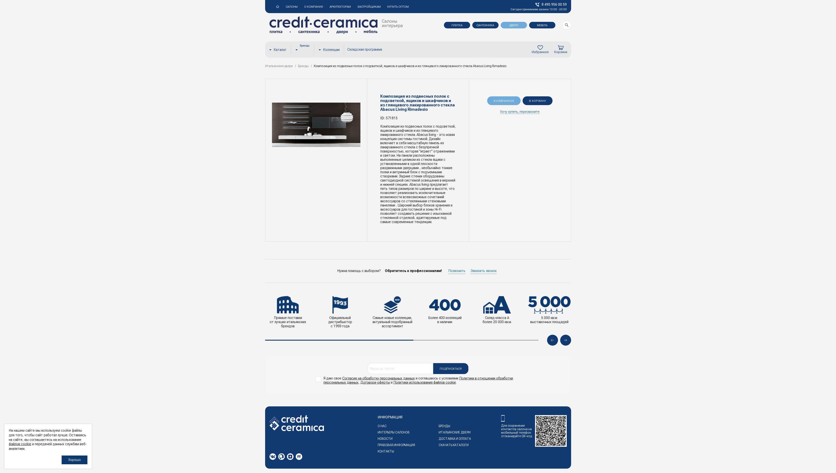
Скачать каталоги (454, 445)
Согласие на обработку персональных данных (378, 378)
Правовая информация (396, 445)
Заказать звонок (484, 271)
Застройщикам (369, 6)
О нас (382, 426)
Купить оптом (398, 6)
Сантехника (485, 25)
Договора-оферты (375, 382)
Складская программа (364, 49)
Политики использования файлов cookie (424, 382)
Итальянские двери (455, 432)
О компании (313, 6)
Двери (513, 25)
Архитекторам (340, 6)
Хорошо (74, 460)
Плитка (457, 25)
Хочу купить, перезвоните (520, 112)
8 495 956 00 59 (554, 4)
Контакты (386, 451)
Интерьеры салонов (394, 432)
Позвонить (456, 271)
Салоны (292, 6)
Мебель (542, 25)
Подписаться (451, 368)
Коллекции (331, 50)
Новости (385, 438)
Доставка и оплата (455, 438)
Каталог (280, 50)
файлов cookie (20, 444)
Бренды (444, 426)
